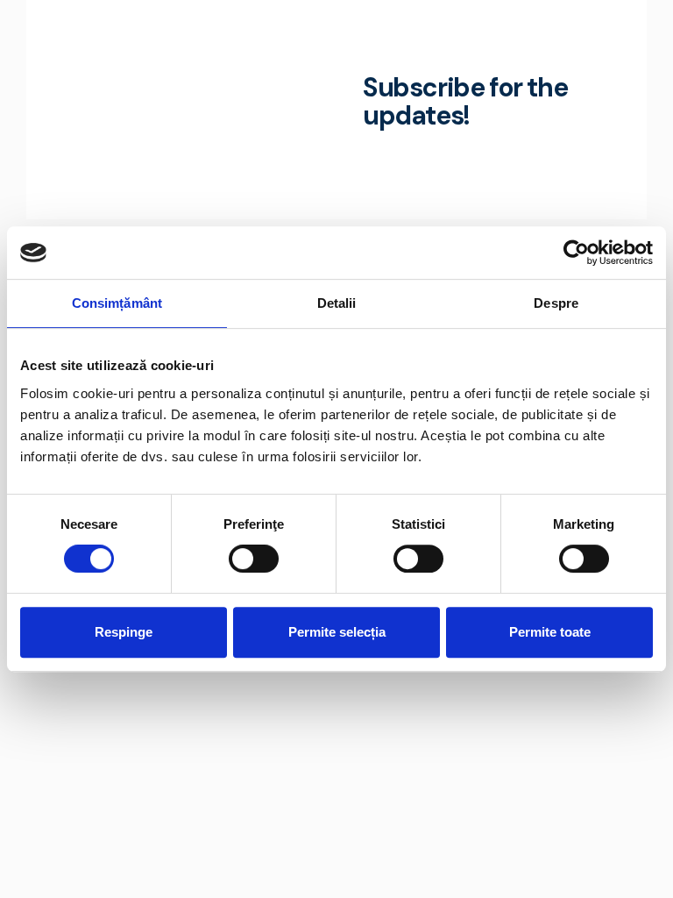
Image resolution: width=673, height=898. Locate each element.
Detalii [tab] (337, 303)
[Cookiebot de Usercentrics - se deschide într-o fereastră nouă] (576, 252)
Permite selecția (337, 631)
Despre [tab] (556, 303)
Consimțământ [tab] (117, 303)
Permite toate (550, 631)
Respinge (123, 631)
